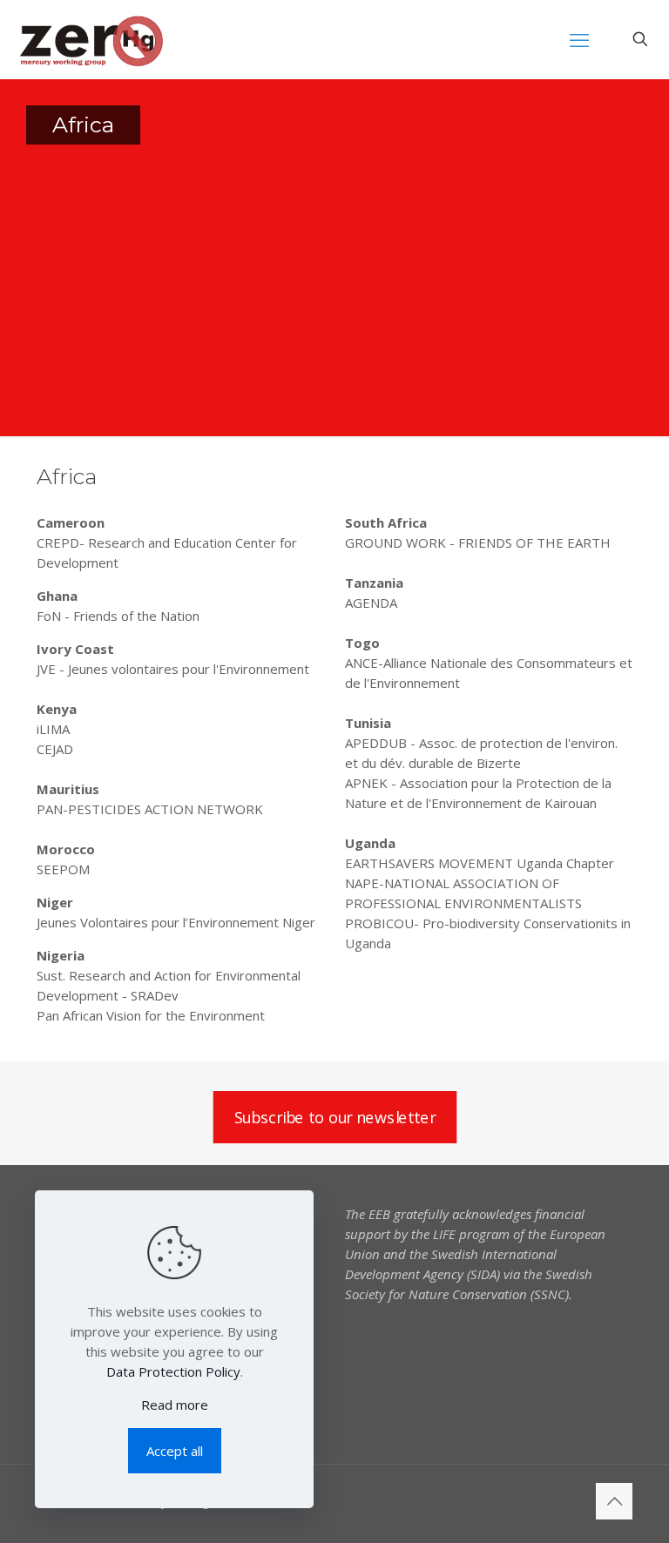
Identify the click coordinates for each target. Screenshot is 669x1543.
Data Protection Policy (173, 1371)
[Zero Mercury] (91, 39)
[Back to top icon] (614, 1501)
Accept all (174, 1450)
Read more (174, 1404)
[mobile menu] (579, 39)
